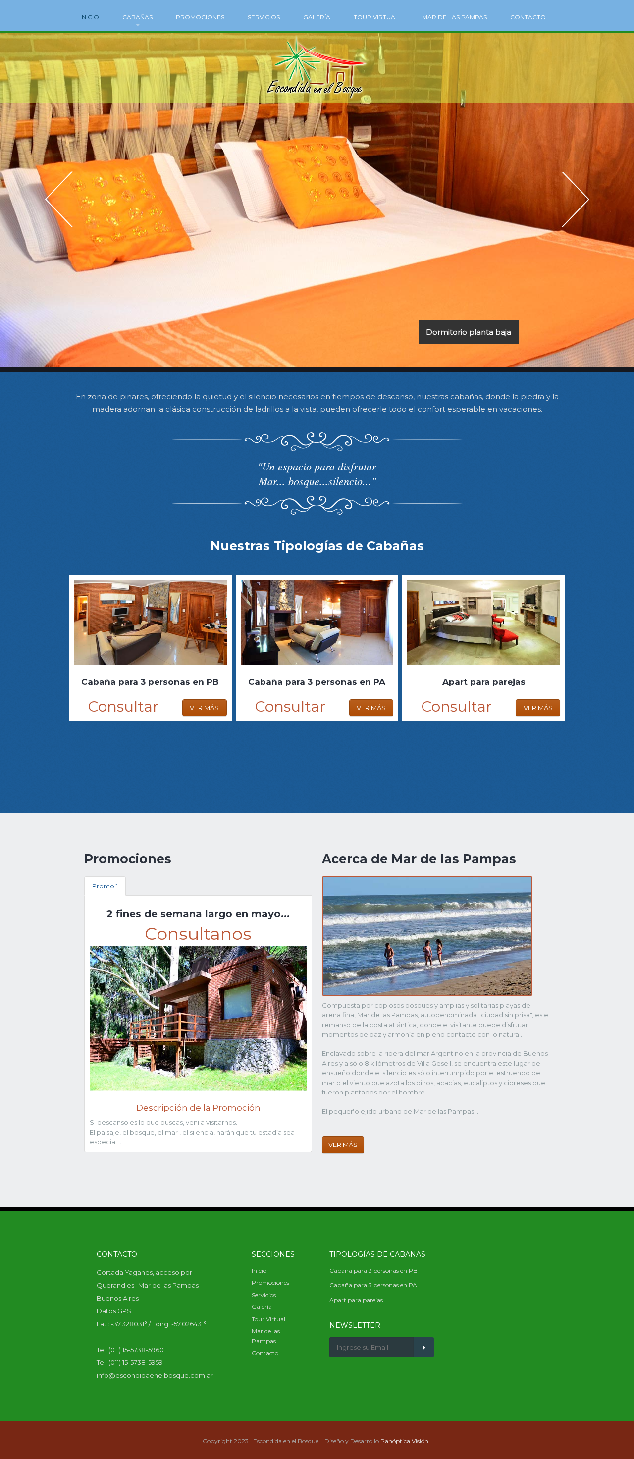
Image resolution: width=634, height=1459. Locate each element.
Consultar (123, 706)
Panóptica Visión (404, 1441)
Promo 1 (105, 886)
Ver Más (204, 708)
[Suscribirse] (424, 1347)
